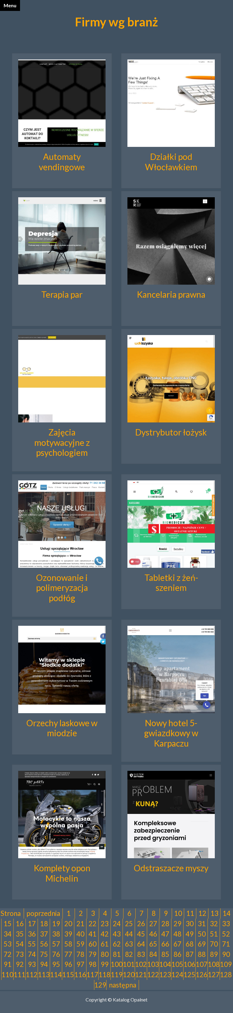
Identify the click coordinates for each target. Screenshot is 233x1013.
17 (32, 924)
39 (68, 934)
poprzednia (43, 913)
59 (80, 944)
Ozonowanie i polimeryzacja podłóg (62, 587)
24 (117, 924)
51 (214, 934)
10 (178, 913)
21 (80, 924)
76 (56, 954)
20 (68, 924)
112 (32, 975)
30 (190, 924)
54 (20, 944)
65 (153, 944)
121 (141, 975)
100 (117, 964)
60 (92, 944)
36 (32, 934)
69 (202, 944)
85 (165, 954)
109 (226, 964)
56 (44, 944)
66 (165, 944)
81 (117, 954)
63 (129, 944)
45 (141, 934)
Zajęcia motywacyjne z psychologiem (62, 442)
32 (214, 924)
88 (202, 954)
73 (20, 954)
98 (92, 964)
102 (141, 964)
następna (122, 985)
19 (56, 924)
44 (129, 934)
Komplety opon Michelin (62, 873)
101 (129, 964)
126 (202, 975)
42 (105, 934)
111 (19, 975)
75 (44, 954)
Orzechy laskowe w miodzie (61, 728)
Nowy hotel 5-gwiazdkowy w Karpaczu (171, 733)
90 (226, 954)
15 (8, 924)
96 (68, 964)
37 (44, 934)
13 (214, 913)
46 (153, 934)
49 (190, 934)
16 (20, 924)
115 (68, 975)
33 (226, 924)
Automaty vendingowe (62, 161)
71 (226, 944)
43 (117, 934)
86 (177, 954)
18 (44, 924)
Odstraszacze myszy (171, 868)
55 (32, 944)
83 (141, 954)
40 (80, 934)
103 (153, 964)
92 (20, 964)
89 (214, 954)
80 (105, 954)
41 (92, 934)
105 (177, 964)
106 (189, 964)
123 (165, 975)
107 (202, 964)
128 (226, 975)
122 (153, 975)
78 (80, 954)
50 (202, 934)
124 (177, 975)
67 (177, 944)
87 (190, 954)
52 (226, 934)
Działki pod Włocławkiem (171, 161)
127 (214, 975)
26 (141, 924)
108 (214, 964)
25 (129, 924)
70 (214, 944)
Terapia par (62, 294)
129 (100, 985)
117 (92, 975)
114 (56, 975)
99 (105, 964)
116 (80, 975)
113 (44, 975)
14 (227, 913)
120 (129, 975)
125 (189, 975)
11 (190, 913)
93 (32, 964)
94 (44, 964)
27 (153, 924)
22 (92, 924)
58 (68, 944)
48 (177, 934)
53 (8, 944)
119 (117, 975)
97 (80, 964)
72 (8, 954)
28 (165, 924)
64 (141, 944)
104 (165, 964)
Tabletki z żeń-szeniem (171, 582)
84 (153, 954)
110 (7, 975)
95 (56, 964)
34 (8, 934)
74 (32, 954)
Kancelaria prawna (171, 294)
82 (129, 954)
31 (202, 924)
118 (104, 975)
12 (202, 913)
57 (56, 944)
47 (165, 934)
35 (20, 934)
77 (68, 954)
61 (105, 944)
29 (177, 924)
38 (56, 934)
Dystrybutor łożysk (171, 432)
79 (92, 954)
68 (190, 944)
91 (8, 964)
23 (105, 924)
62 (117, 944)
